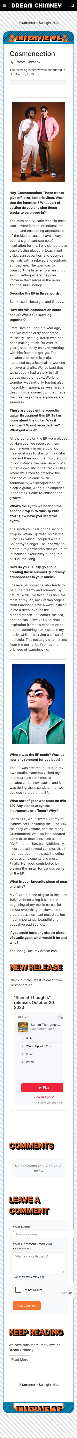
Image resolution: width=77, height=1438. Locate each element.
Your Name (21, 1227)
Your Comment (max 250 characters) (32, 1246)
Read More (19, 1359)
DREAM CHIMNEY (36, 5)
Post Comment (27, 1305)
